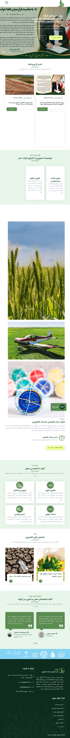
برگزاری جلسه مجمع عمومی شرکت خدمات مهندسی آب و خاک (51, 141)
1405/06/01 (47, 98)
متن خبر (43, 109)
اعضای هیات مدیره (58, 716)
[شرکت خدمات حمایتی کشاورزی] (43, 654)
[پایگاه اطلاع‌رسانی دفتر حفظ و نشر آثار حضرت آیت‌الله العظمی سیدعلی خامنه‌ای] (8, 653)
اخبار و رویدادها (59, 705)
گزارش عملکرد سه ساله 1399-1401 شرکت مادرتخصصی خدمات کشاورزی (51, 575)
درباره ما (42, 37)
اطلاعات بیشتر (57, 37)
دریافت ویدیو (56, 196)
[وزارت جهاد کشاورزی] (61, 654)
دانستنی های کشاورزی (57, 708)
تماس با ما (60, 727)
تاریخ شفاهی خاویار (58, 712)
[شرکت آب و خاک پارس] (52, 654)
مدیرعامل (60, 719)
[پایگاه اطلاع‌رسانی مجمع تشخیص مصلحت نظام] (17, 653)
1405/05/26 (47, 135)
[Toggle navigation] (7, 3)
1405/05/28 (16, 98)
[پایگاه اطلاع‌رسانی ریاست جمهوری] (26, 654)
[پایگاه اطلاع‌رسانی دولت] (35, 654)
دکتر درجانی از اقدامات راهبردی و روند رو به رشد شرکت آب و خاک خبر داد (21, 103)
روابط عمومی (57, 98)
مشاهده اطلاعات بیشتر (56, 448)
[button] (2, 52)
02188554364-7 (24, 682)
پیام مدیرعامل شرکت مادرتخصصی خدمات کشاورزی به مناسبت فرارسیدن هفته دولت (51, 103)
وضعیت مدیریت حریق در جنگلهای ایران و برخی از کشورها (20, 575)
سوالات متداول (59, 723)
